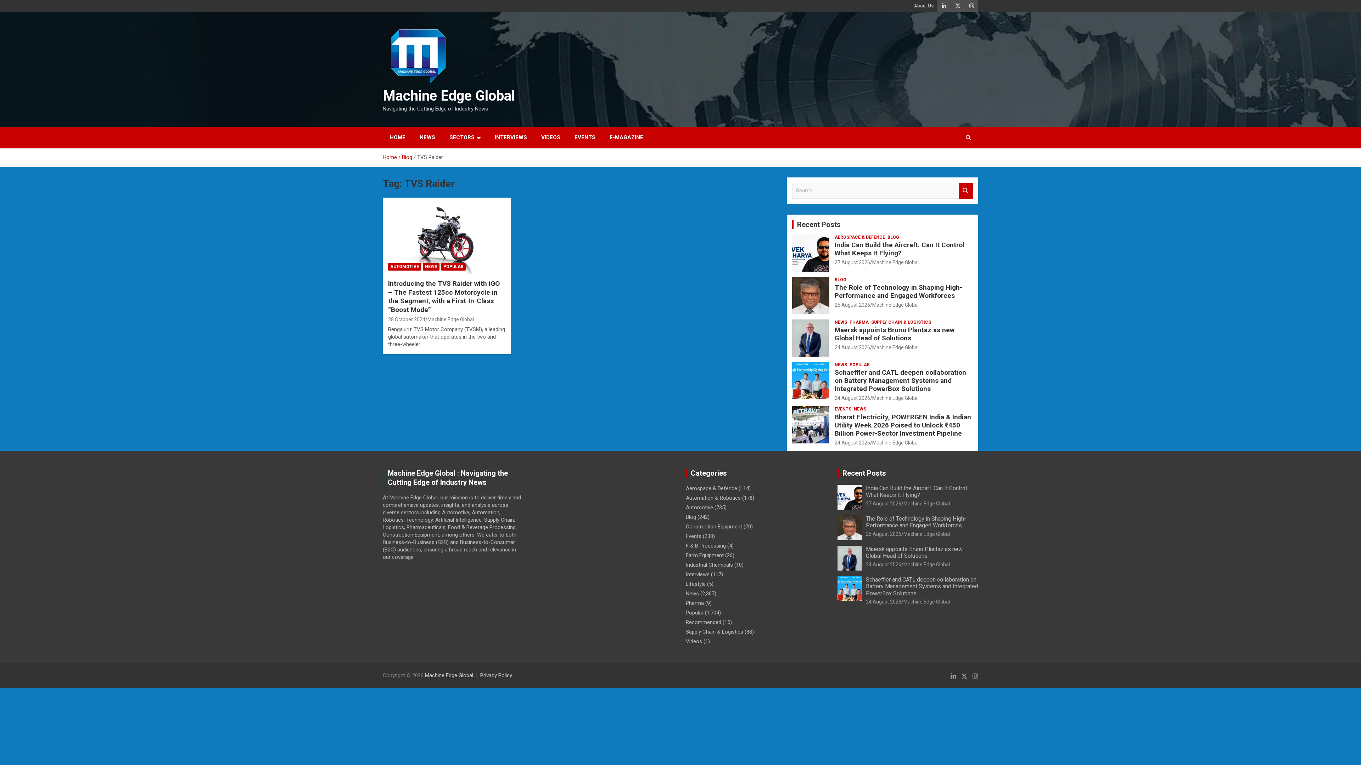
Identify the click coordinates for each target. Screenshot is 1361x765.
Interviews (511, 137)
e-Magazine (626, 137)
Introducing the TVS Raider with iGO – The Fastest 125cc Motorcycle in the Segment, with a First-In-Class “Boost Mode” (444, 296)
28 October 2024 (406, 319)
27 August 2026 (852, 262)
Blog (893, 237)
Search (966, 191)
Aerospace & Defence (860, 237)
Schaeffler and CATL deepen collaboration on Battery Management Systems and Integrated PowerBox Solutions (900, 380)
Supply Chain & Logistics (901, 322)
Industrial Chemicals (709, 565)
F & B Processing (706, 546)
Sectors (462, 137)
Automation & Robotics (713, 498)
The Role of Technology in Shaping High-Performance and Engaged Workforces (898, 291)
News (427, 137)
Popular (453, 266)
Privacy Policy (496, 675)
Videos (550, 137)
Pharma (859, 322)
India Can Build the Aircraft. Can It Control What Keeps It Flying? (899, 249)
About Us (924, 5)
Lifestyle (696, 584)
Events (585, 137)
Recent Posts (819, 224)
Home (397, 137)
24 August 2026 (852, 347)
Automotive (404, 266)
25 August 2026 (852, 305)
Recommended (703, 622)
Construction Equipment (714, 526)
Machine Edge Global (449, 95)
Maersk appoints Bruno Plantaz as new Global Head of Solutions (894, 334)
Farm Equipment (705, 555)
